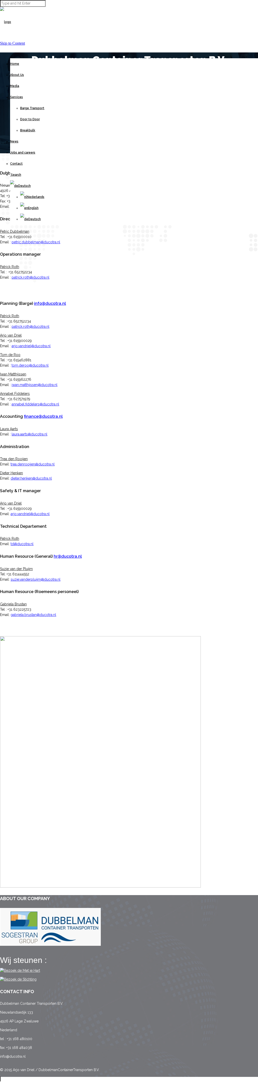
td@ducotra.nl (22, 544)
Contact (16, 163)
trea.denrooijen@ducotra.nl (33, 464)
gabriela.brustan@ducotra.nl (33, 615)
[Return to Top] (0, 1079)
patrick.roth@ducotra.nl (30, 277)
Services (16, 97)
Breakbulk (27, 130)
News (14, 141)
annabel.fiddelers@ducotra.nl (35, 404)
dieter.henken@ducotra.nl (31, 478)
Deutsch (34, 219)
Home (14, 64)
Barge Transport (32, 108)
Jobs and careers (22, 152)
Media (14, 86)
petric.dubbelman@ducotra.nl (36, 242)
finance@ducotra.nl (43, 416)
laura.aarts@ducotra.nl (29, 434)
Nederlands (35, 197)
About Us (17, 75)
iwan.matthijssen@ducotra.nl (34, 385)
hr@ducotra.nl (68, 556)
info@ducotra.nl (50, 303)
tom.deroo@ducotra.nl (30, 365)
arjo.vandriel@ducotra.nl (31, 346)
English (33, 208)
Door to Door (30, 119)
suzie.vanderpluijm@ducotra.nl (35, 579)
